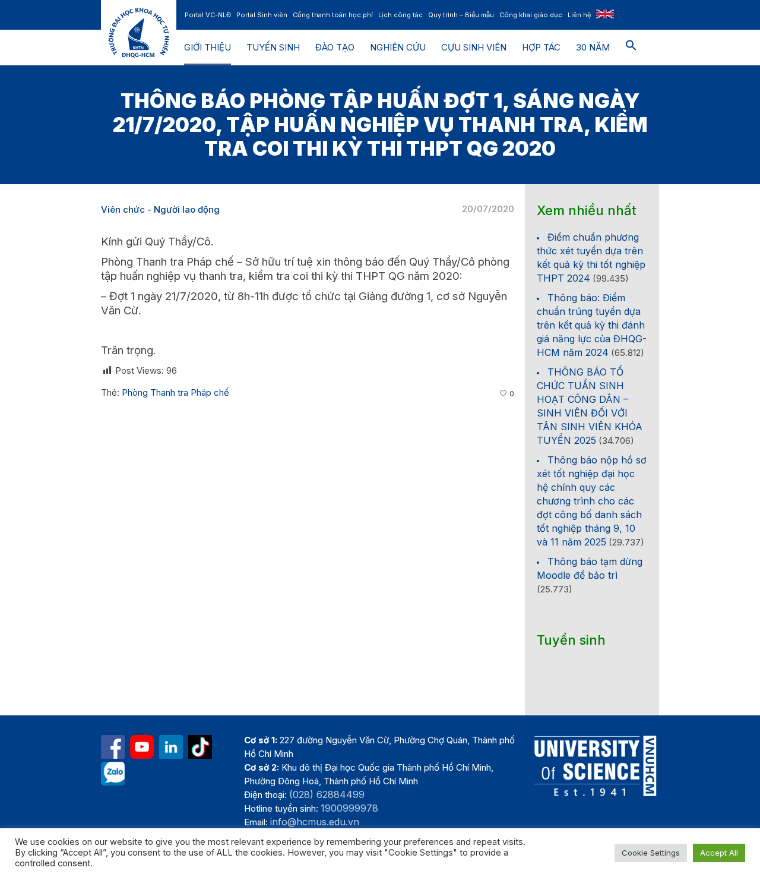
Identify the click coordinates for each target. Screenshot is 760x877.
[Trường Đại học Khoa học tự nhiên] (171, 747)
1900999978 (349, 808)
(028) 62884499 (327, 794)
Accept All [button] (719, 852)
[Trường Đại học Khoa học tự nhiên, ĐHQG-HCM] (142, 747)
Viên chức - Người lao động (160, 209)
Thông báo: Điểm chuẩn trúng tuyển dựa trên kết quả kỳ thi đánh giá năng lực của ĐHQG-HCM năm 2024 (592, 325)
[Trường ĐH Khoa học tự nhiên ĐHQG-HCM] (113, 747)
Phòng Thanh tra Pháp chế (175, 392)
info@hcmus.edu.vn (314, 822)
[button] (631, 47)
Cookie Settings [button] (651, 852)
